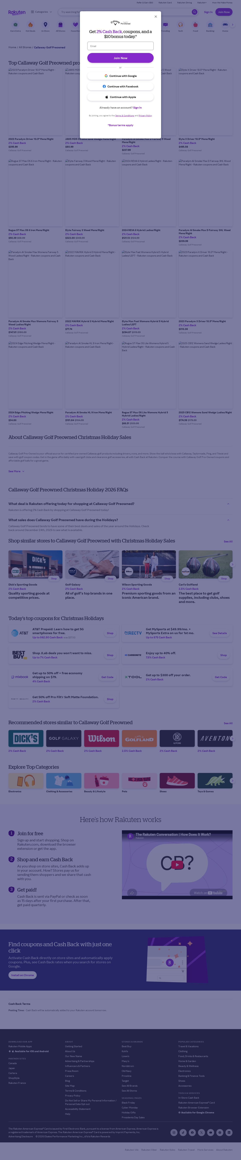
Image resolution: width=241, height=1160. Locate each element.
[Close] (156, 16)
